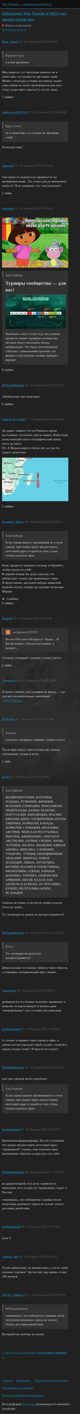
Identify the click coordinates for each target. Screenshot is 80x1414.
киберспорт (9, 29)
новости (21, 29)
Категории (23, 1380)
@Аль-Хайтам (12, 700)
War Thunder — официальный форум (27, 4)
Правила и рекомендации (51, 1380)
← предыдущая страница (19, 1352)
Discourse (28, 1404)
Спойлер (12, 598)
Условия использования (17, 1387)
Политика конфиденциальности (23, 1395)
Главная (7, 1380)
